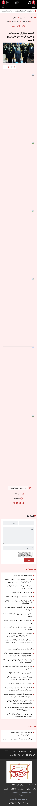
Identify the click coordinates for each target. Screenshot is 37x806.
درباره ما (32, 751)
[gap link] (11, 755)
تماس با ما (22, 751)
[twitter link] (19, 755)
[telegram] (23, 503)
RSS (6, 751)
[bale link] (27, 755)
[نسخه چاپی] (13, 26)
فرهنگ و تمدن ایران (26, 17)
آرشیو (13, 751)
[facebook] (17, 503)
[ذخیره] (18, 26)
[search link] (3, 7)
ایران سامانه (13, 799)
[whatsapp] (14, 503)
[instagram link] (23, 755)
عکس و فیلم (31, 789)
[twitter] (20, 503)
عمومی (15, 17)
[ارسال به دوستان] (23, 26)
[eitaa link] (15, 755)
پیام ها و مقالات (17, 785)
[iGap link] (30, 755)
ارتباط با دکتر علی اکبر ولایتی (18, 802)
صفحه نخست (31, 785)
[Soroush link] (34, 755)
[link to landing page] (18, 2)
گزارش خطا (18, 494)
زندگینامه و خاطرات (17, 789)
